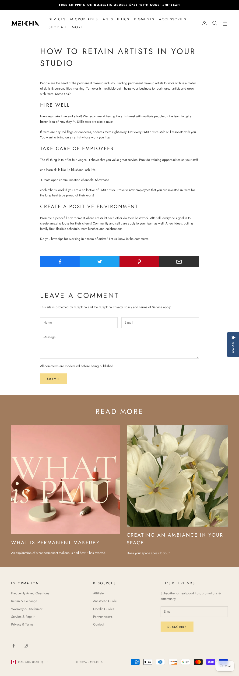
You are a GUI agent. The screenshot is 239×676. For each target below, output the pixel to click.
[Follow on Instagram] (25, 645)
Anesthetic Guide (105, 601)
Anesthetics (116, 19)
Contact (98, 624)
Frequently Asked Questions (30, 593)
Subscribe (177, 627)
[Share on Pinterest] (139, 262)
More (77, 27)
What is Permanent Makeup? (55, 542)
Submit (53, 378)
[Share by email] (179, 262)
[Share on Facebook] (60, 262)
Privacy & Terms (22, 624)
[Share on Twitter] (99, 262)
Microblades (84, 19)
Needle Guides (103, 609)
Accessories (172, 19)
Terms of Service (150, 307)
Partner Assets (102, 616)
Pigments (144, 19)
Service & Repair (23, 616)
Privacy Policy (122, 307)
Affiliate (98, 593)
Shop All (58, 27)
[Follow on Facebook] (13, 645)
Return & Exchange (24, 601)
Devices (57, 19)
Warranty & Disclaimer (26, 609)
